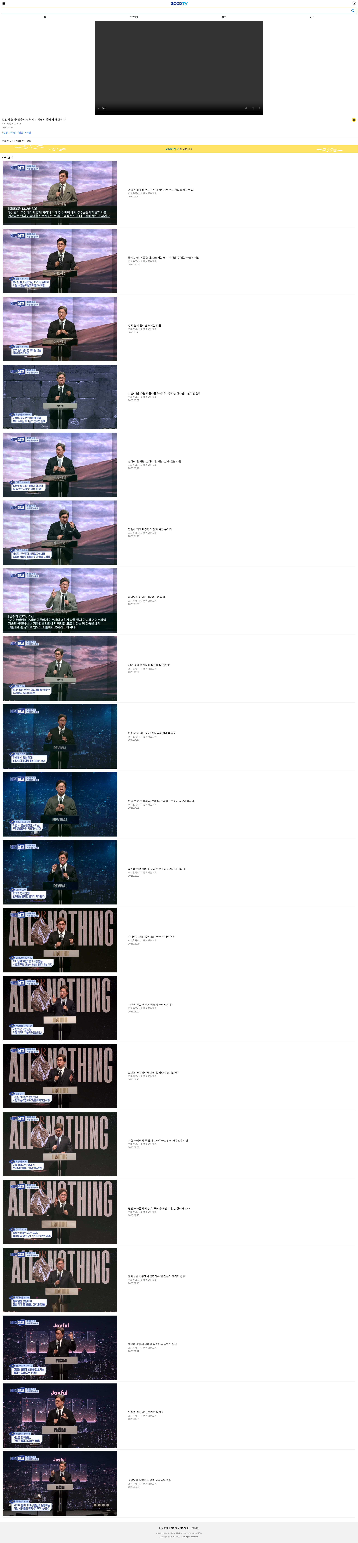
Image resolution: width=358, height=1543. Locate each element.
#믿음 (20, 132)
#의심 (13, 132)
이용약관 (163, 1528)
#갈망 (5, 132)
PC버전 (195, 1528)
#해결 (28, 132)
